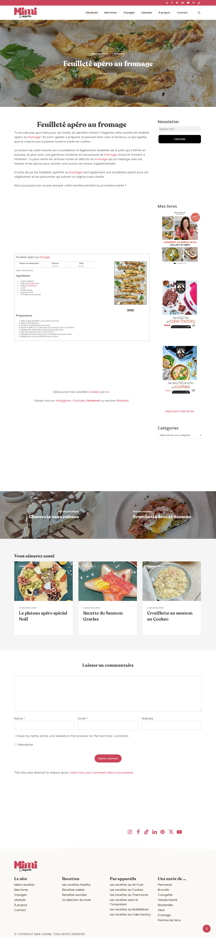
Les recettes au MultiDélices (129, 909)
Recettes (119, 53)
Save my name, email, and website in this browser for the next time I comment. (73, 736)
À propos (20, 905)
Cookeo (93, 392)
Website (147, 718)
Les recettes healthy (76, 885)
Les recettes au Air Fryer (127, 885)
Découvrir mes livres (180, 411)
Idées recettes (99, 53)
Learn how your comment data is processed (101, 773)
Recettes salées (73, 890)
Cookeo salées (156, 566)
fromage (34, 137)
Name (19, 718)
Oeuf (161, 910)
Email (83, 718)
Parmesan (165, 885)
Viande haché (167, 900)
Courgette (165, 895)
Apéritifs (24, 566)
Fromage (164, 915)
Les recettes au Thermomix (129, 895)
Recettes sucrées (74, 895)
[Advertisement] (81, 227)
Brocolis (163, 890)
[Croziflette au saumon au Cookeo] (171, 598)
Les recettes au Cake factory (130, 914)
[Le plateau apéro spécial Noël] (43, 598)
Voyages (20, 895)
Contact (20, 910)
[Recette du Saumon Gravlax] (107, 598)
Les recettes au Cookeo (126, 890)
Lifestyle (19, 900)
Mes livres (21, 890)
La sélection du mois (76, 900)
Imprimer (130, 310)
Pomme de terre (169, 920)
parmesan (32, 286)
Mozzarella (165, 905)
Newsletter (25, 745)
